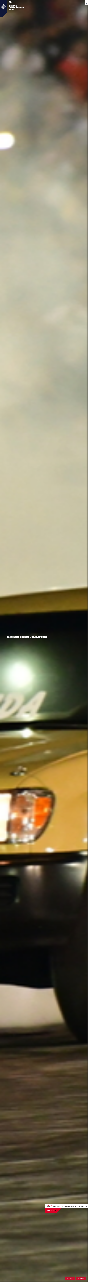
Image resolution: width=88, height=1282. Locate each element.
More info (50, 1210)
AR (11, 2)
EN (9, 2)
